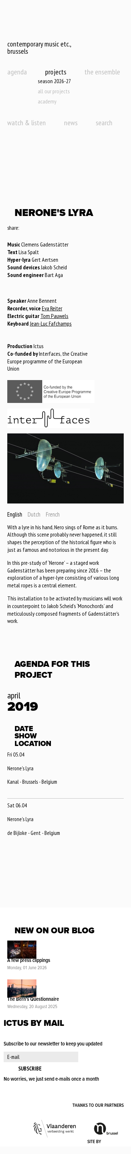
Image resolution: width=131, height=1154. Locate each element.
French (53, 514)
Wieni (113, 1142)
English (14, 514)
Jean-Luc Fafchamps (51, 323)
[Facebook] (25, 228)
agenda (17, 72)
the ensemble (102, 72)
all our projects (54, 91)
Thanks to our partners (98, 1105)
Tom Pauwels (54, 315)
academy (47, 101)
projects (55, 72)
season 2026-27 (54, 81)
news (71, 122)
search (104, 122)
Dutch (34, 514)
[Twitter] (34, 228)
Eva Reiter (52, 308)
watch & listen (26, 122)
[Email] (45, 228)
